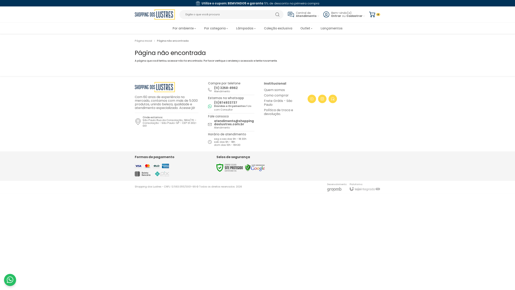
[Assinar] (323, 159)
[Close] (338, 109)
